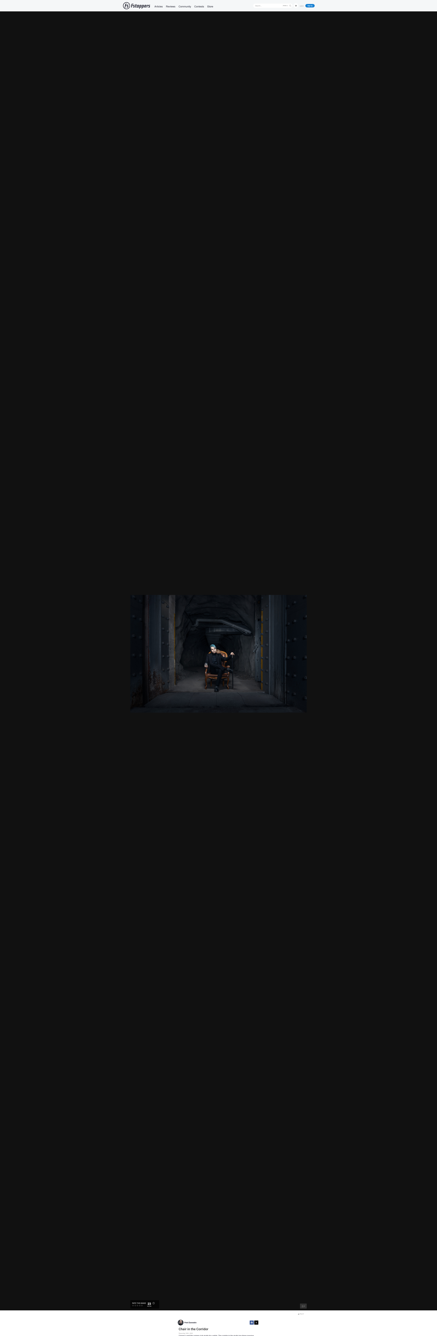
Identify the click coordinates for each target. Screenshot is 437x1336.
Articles (158, 6)
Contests (199, 6)
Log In (302, 6)
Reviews (170, 6)
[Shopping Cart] (296, 5)
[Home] (136, 5)
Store (210, 6)
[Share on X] (256, 1323)
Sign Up (310, 6)
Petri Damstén (190, 1322)
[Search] (290, 6)
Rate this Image (139, 1303)
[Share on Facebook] (252, 1323)
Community (185, 6)
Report (301, 1314)
